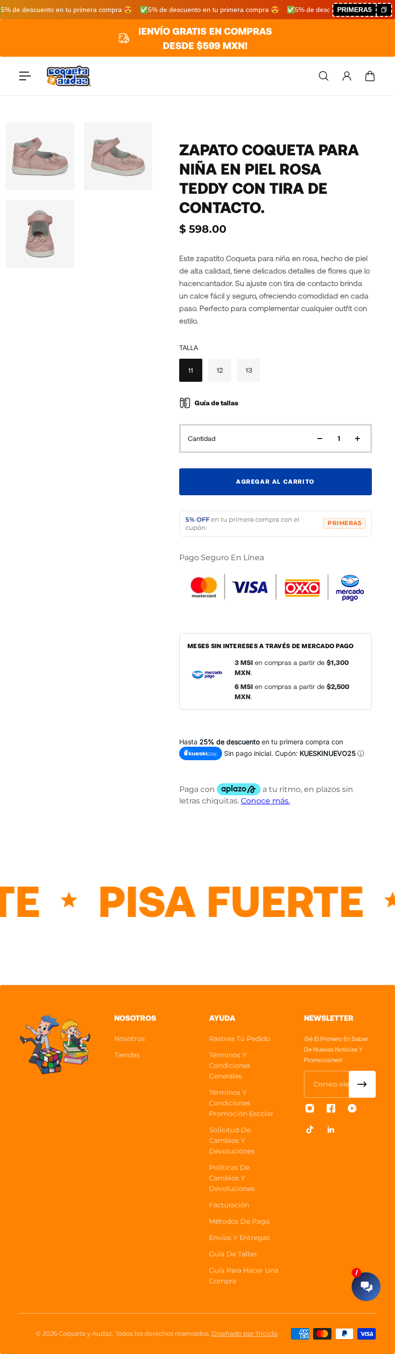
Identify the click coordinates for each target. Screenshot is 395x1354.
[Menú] (25, 76)
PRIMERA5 (344, 523)
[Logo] (69, 76)
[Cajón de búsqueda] (323, 76)
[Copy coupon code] (383, 10)
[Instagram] (309, 1108)
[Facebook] (331, 1108)
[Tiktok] (309, 1129)
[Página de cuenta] (346, 76)
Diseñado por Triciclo (244, 1333)
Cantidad (201, 438)
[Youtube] (352, 1108)
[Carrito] (370, 76)
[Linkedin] (331, 1129)
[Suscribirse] (362, 1084)
